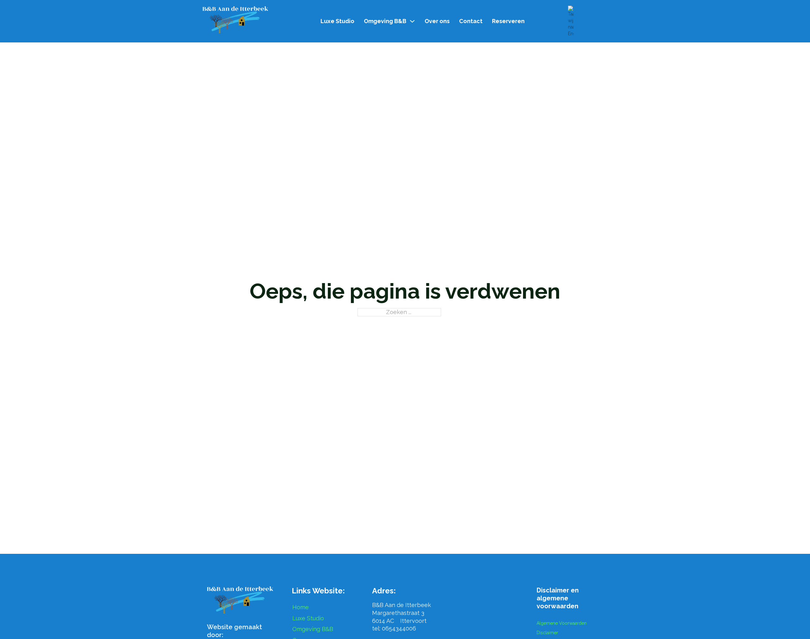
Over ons (437, 21)
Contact (471, 21)
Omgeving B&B (385, 21)
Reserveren (508, 21)
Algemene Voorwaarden (562, 623)
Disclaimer (547, 632)
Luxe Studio (337, 21)
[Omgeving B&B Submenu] (412, 21)
